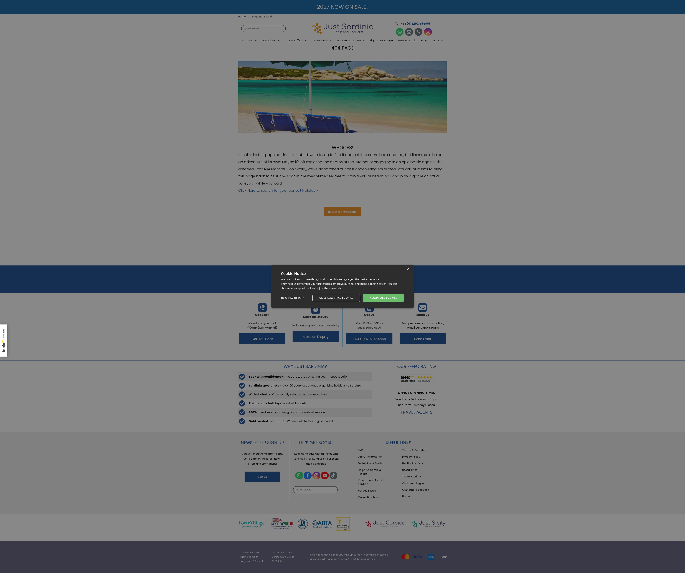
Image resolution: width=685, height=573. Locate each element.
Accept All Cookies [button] (383, 298)
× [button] (408, 269)
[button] (292, 298)
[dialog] (342, 286)
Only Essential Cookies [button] (336, 298)
